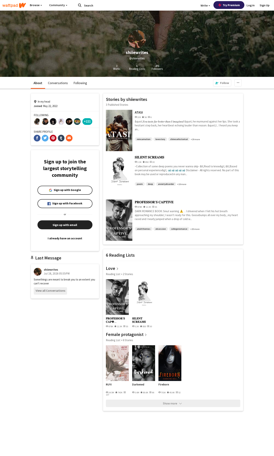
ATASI (139, 112)
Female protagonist (125, 334)
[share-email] (69, 138)
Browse (35, 5)
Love (110, 268)
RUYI (109, 384)
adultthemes (143, 228)
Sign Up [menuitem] (265, 5)
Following (80, 83)
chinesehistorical (179, 139)
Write (204, 5)
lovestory (160, 139)
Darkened (138, 384)
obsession (160, 228)
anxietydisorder (166, 184)
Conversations (58, 83)
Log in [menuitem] (251, 5)
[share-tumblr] (61, 138)
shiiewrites (51, 269)
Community (57, 5)
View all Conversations (50, 290)
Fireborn (163, 384)
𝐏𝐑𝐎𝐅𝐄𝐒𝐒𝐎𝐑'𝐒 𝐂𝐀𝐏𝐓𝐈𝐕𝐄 (154, 202)
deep (150, 184)
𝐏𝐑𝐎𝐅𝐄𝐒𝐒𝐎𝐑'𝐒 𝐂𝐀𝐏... (115, 320)
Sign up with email (65, 225)
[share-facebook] (37, 138)
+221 (87, 121)
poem (140, 184)
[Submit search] (79, 5)
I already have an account (65, 238)
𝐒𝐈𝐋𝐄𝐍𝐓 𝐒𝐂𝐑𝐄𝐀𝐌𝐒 (149, 157)
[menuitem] (222, 83)
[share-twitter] (45, 138)
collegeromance (179, 228)
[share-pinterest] (53, 138)
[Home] (14, 5)
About (38, 83)
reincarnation (143, 139)
